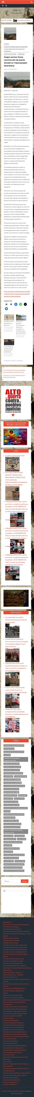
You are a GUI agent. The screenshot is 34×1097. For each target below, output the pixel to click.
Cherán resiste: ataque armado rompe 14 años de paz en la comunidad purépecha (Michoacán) (16, 690)
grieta (5, 69)
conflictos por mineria (12, 767)
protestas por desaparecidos (14, 855)
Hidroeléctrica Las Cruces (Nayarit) (13, 1029)
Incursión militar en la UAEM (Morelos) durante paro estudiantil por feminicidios (16, 620)
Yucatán (22, 1073)
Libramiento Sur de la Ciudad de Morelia (15, 952)
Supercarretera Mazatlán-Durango (13, 961)
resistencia (20, 360)
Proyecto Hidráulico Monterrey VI (13, 1048)
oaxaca (8, 845)
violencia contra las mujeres (14, 864)
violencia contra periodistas (14, 871)
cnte (7, 755)
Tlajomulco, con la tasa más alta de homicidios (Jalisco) (14, 376)
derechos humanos (11, 789)
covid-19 (8, 776)
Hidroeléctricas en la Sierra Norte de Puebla (16, 1036)
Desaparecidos (7, 965)
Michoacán (6, 991)
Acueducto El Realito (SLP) (10, 1020)
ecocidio (8, 798)
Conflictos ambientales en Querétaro (15, 46)
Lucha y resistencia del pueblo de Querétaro (14, 50)
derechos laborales (11, 792)
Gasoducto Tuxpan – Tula (10, 977)
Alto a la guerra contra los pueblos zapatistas (16, 924)
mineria (22, 839)
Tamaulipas (20, 1068)
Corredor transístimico (10, 1084)
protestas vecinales (9, 360)
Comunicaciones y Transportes (12, 929)
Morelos (5, 1000)
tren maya (19, 861)
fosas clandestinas (11, 821)
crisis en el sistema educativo (14, 786)
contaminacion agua (11, 770)
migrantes (19, 836)
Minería (5, 993)
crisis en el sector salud (12, 783)
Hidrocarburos (7, 970)
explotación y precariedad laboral (15, 808)
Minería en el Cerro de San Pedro (12, 995)
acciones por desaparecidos (14, 745)
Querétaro (21, 54)
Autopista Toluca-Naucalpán (11, 940)
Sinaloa (5, 1068)
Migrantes (13, 991)
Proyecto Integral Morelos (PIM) (12, 1016)
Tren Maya (6, 1071)
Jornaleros (10, 988)
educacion (19, 798)
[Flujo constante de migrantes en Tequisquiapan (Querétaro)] (9, 342)
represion (8, 861)
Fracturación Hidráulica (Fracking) (21, 968)
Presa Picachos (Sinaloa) (10, 1043)
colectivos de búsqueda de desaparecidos (11, 759)
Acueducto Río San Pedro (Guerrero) (13, 1025)
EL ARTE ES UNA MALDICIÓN (14, 456)
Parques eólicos (7, 1004)
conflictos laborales (11, 764)
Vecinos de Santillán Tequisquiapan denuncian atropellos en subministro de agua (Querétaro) (21, 327)
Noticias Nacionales (25, 1000)
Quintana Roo (18, 1052)
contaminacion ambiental (13, 773)
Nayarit (10, 1000)
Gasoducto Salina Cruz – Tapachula (13, 975)
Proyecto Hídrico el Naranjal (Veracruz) (14, 1050)
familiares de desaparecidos (14, 814)
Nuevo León (6, 1002)
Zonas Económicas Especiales (11, 1080)
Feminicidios (6, 968)
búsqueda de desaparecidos (14, 752)
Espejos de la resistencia (19, 965)
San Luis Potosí (7, 1061)
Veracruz (12, 1071)
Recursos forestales (8, 1055)
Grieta (17, 10)
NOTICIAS (16, 1000)
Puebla (5, 1052)
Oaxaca (12, 1002)
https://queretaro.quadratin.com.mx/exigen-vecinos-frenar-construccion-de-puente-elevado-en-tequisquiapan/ (17, 294)
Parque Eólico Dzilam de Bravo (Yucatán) (15, 1009)
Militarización (20, 991)
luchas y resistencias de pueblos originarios (13, 831)
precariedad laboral (11, 848)
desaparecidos (10, 795)
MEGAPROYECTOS (19, 988)
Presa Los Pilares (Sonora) (10, 1041)
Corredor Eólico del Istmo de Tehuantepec (15, 1007)
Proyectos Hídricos (8, 1018)
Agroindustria (7, 922)
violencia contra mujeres (13, 867)
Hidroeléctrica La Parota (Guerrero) (13, 1027)
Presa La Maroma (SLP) (9, 1038)
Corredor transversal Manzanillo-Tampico (15, 949)
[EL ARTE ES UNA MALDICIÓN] (12, 464)
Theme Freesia (18, 1093)
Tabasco (14, 1068)
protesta (8, 852)
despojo (23, 795)
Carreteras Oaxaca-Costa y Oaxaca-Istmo (15, 945)
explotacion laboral (11, 805)
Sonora (9, 1068)
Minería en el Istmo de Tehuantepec (13, 997)
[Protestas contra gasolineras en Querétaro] (9, 317)
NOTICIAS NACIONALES (10, 54)
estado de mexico (11, 802)
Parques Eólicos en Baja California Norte (15, 1011)
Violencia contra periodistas (11, 1073)
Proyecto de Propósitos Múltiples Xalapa (15, 1013)
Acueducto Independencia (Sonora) (13, 1023)
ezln (7, 811)
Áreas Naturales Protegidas (11, 927)
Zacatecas (28, 1073)
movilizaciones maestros (13, 842)
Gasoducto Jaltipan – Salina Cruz (12, 972)
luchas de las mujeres (12, 827)
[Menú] (3, 2)
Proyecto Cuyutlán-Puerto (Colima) (13, 959)
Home (5, 988)
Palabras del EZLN (20, 1002)
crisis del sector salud (12, 779)
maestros (8, 836)
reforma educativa (11, 858)
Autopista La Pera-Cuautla (10, 938)
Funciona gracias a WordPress (11, 1091)
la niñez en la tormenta (12, 824)
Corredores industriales (16, 963)
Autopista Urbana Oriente (10, 943)
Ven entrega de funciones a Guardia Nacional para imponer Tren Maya (14, 371)
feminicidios (9, 817)
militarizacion (10, 839)
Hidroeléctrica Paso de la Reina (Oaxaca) (15, 1032)
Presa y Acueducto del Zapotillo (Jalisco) (15, 1045)
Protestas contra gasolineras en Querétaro (9, 323)
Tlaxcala (26, 1068)
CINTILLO (6, 44)
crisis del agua (20, 776)
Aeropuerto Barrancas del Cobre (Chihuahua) (16, 931)
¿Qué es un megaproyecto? (11, 1082)
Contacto (5, 963)
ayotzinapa (9, 749)
